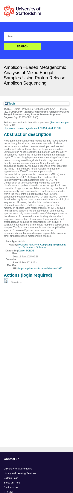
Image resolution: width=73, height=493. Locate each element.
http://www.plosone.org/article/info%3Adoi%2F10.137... (33, 128)
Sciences (41, 247)
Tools (12, 103)
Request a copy (59, 122)
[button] (6, 280)
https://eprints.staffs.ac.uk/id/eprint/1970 (40, 268)
